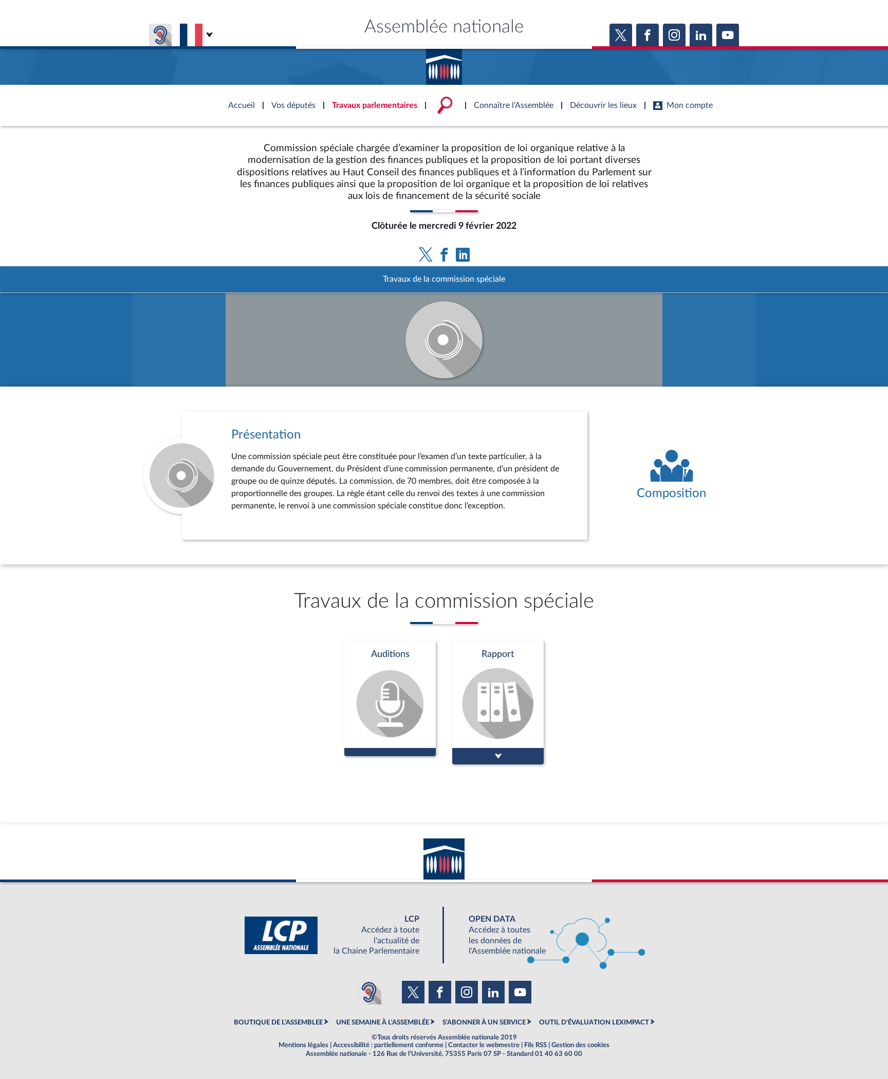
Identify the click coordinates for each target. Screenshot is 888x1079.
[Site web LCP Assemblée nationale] (340, 935)
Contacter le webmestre (484, 1045)
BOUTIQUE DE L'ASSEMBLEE (278, 1022)
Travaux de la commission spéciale (444, 279)
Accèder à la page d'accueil (444, 63)
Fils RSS (535, 1045)
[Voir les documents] (498, 702)
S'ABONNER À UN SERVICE (484, 1022)
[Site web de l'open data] (547, 935)
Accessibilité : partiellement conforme (388, 1045)
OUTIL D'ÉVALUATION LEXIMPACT (594, 1022)
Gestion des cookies (580, 1045)
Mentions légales (303, 1045)
